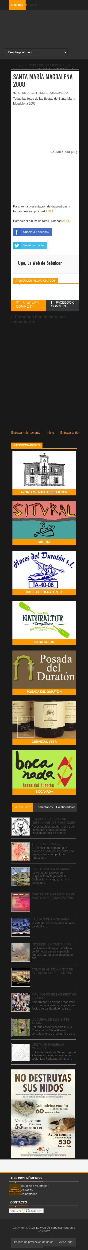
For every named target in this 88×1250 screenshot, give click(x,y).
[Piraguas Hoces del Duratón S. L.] (44, 594)
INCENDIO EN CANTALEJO (51, 944)
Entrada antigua (71, 432)
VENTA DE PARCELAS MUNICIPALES (48, 1046)
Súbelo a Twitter (34, 245)
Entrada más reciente (25, 432)
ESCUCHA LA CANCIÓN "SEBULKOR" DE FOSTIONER (53, 821)
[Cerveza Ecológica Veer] (44, 744)
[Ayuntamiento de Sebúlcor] (44, 494)
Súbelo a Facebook (36, 232)
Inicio (50, 432)
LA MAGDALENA (58, 92)
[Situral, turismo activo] (44, 544)
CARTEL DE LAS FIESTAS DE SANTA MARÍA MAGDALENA (53, 896)
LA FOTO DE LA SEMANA (50, 869)
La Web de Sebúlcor (49, 1227)
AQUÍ (49, 211)
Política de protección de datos (33, 1242)
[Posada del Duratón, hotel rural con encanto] (44, 694)
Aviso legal (66, 1242)
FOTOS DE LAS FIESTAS (31, 92)
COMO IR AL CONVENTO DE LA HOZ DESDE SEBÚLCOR (52, 971)
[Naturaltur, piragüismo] (44, 644)
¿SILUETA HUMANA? (47, 844)
